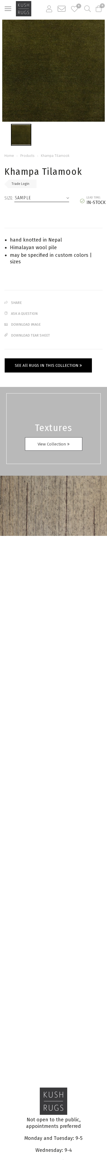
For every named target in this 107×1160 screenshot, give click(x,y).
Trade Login (20, 184)
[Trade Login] (49, 8)
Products (27, 156)
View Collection (52, 444)
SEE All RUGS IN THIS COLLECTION (47, 365)
